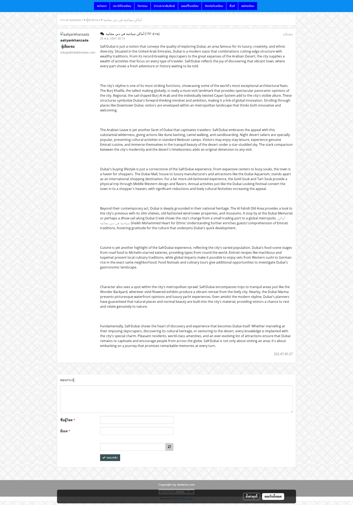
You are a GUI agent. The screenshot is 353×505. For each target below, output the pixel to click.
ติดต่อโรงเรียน (214, 6)
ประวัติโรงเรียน (122, 6)
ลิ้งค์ (232, 6)
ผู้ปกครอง (93, 20)
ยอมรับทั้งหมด (273, 496)
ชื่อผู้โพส (67, 420)
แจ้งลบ (288, 34)
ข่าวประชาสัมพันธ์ (164, 6)
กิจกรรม (142, 6)
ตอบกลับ (111, 458)
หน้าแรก (102, 6)
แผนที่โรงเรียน (190, 6)
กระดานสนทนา (71, 20)
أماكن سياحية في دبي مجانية (122, 20)
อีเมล (65, 431)
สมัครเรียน (247, 6)
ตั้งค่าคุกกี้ (251, 496)
